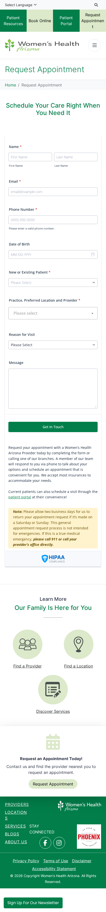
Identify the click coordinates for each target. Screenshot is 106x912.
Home (10, 84)
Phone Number (23, 209)
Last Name (61, 165)
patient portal (19, 497)
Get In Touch (53, 426)
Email (15, 181)
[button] (93, 254)
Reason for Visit (22, 334)
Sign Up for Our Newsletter (33, 903)
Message (16, 362)
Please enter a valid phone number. (32, 228)
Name (15, 146)
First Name (16, 165)
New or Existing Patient (30, 272)
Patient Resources (13, 20)
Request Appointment (53, 784)
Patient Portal (66, 20)
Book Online (40, 20)
